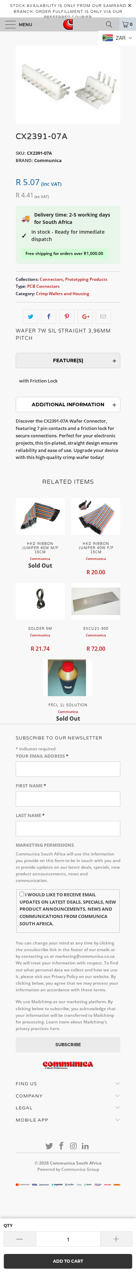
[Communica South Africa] (68, 24)
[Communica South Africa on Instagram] (74, 1146)
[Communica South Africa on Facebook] (61, 1146)
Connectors (51, 279)
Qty (8, 1225)
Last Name (30, 815)
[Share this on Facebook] (48, 316)
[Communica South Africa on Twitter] (49, 1146)
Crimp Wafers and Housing (62, 293)
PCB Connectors (43, 286)
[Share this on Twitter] (30, 316)
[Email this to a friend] (103, 316)
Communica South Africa (75, 1163)
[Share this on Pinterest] (66, 316)
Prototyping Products (86, 279)
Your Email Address (42, 756)
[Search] (111, 24)
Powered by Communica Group (68, 1169)
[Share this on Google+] (85, 316)
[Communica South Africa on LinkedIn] (86, 1146)
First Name (31, 785)
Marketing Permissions (45, 845)
